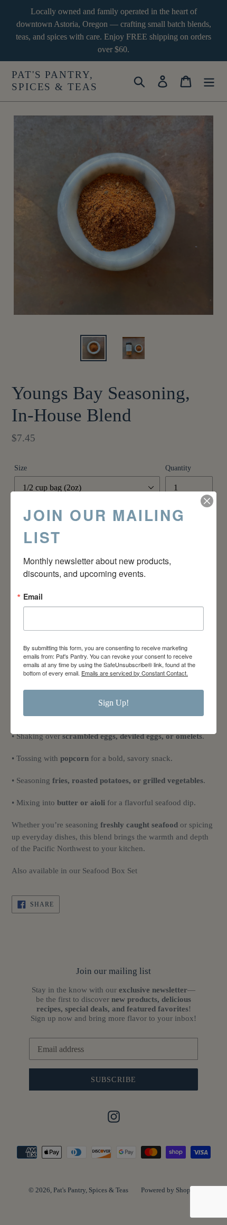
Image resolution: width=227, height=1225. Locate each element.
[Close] (207, 501)
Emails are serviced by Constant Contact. (134, 673)
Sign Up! (113, 702)
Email (33, 596)
